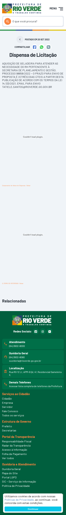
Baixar (28, 185)
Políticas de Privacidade (19, 499)
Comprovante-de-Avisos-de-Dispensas (13, 185)
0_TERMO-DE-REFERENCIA (10, 283)
